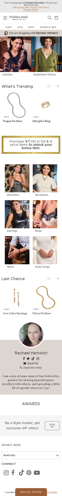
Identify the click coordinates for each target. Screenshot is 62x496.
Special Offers (31, 492)
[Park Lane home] (15, 17)
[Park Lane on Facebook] (12, 473)
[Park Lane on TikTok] (20, 473)
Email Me (33, 363)
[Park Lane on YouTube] (35, 473)
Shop (8, 27)
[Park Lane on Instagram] (5, 473)
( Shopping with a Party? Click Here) (31, 7)
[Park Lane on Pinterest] (27, 473)
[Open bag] (56, 18)
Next (57, 86)
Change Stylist (31, 9)
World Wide (11, 445)
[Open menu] (5, 17)
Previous (49, 86)
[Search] (49, 18)
